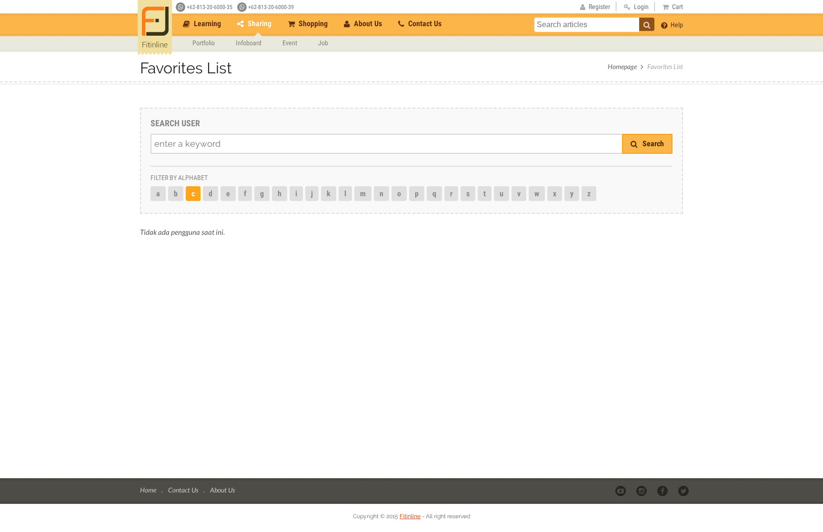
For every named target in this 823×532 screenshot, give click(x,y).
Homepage (622, 66)
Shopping (312, 23)
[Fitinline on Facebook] (663, 490)
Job (323, 43)
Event (289, 43)
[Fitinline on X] (684, 490)
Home (149, 490)
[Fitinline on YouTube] (621, 490)
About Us (367, 23)
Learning (206, 23)
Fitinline (410, 516)
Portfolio (203, 43)
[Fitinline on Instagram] (642, 490)
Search (652, 143)
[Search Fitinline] (646, 24)
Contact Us (424, 23)
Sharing (258, 23)
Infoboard (248, 43)
